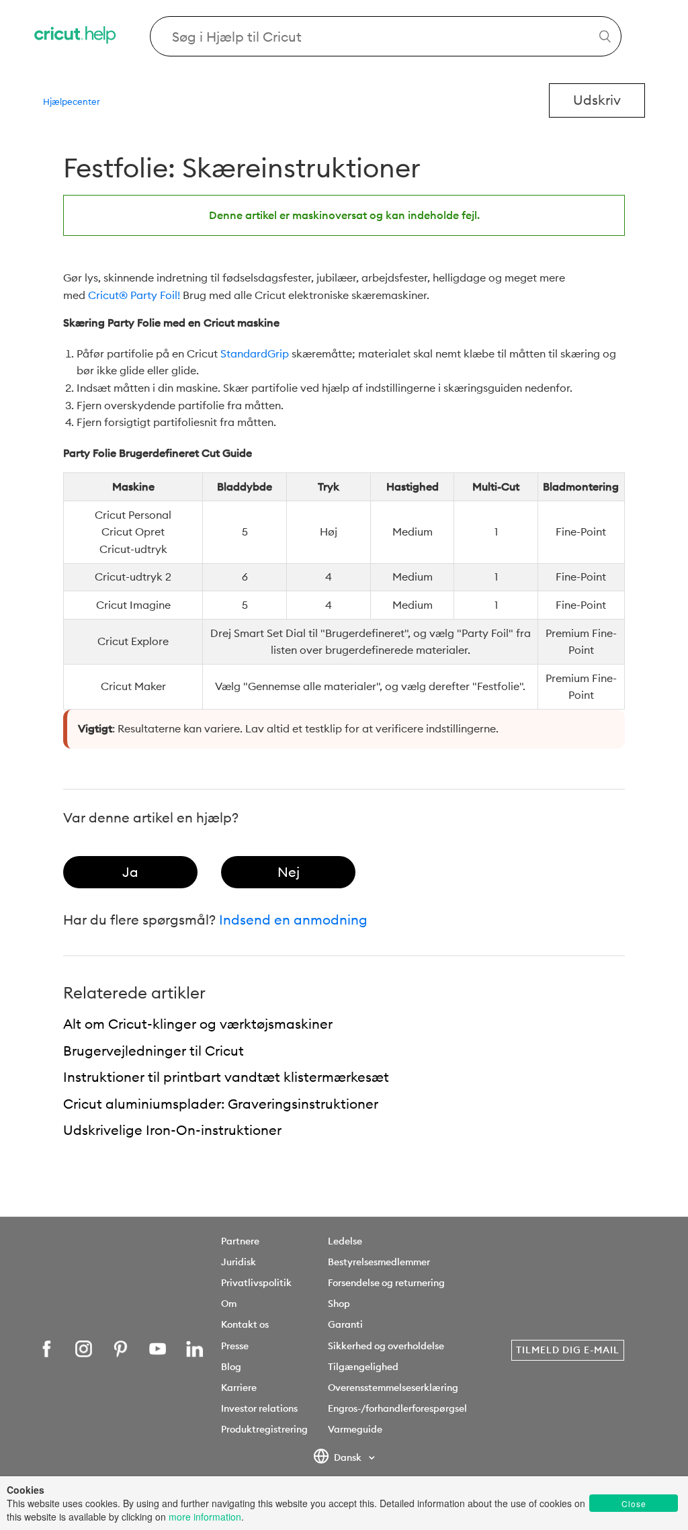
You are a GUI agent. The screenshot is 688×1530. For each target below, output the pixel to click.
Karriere (239, 1388)
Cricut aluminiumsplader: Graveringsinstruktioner (220, 1103)
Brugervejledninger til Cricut (153, 1050)
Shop (339, 1304)
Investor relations (259, 1408)
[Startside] (76, 36)
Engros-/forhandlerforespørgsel (397, 1408)
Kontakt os (245, 1324)
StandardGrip (254, 353)
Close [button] (633, 1503)
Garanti (345, 1324)
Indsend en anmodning (293, 919)
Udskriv (597, 99)
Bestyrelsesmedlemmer (379, 1262)
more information (205, 1516)
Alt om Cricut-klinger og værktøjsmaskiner (198, 1023)
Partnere (240, 1241)
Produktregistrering (264, 1429)
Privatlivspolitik (256, 1283)
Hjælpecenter (71, 101)
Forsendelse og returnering (386, 1283)
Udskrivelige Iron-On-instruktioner (172, 1129)
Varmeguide (355, 1429)
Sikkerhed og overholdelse (386, 1346)
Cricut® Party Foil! (134, 295)
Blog (231, 1367)
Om (228, 1304)
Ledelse (345, 1241)
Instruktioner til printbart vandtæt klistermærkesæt (226, 1076)
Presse (235, 1346)
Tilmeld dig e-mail (567, 1350)
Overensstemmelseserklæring (393, 1388)
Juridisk (238, 1262)
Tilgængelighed (363, 1367)
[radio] (130, 872)
